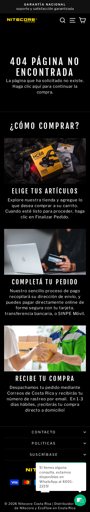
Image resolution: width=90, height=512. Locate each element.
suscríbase (44, 454)
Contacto (44, 432)
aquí (36, 86)
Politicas (44, 443)
